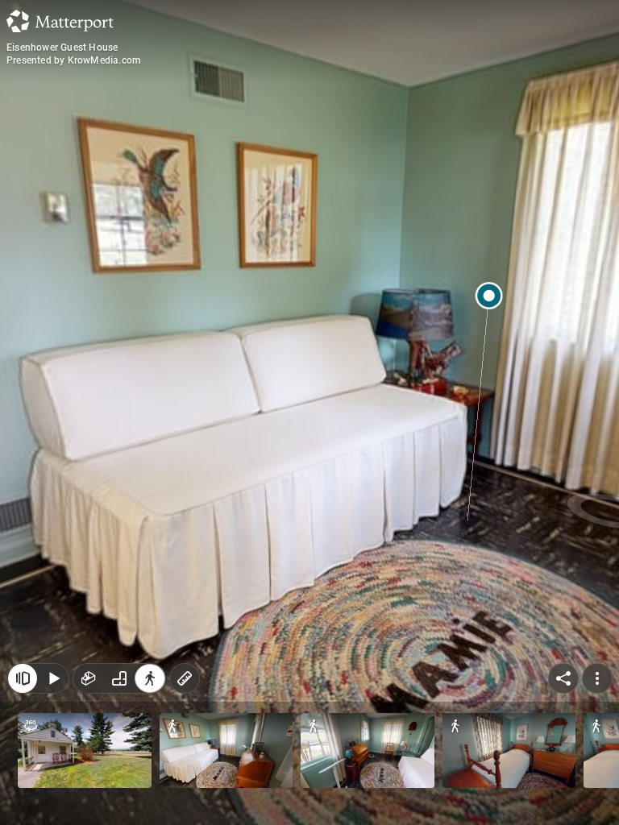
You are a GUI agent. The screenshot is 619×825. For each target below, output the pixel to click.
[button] (84, 750)
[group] (119, 678)
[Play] (53, 678)
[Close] (22, 678)
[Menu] (597, 678)
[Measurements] (184, 678)
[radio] (88, 678)
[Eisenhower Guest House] (309, 412)
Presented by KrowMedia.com (73, 60)
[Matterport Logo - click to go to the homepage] (60, 20)
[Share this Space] (563, 678)
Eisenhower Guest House (62, 47)
